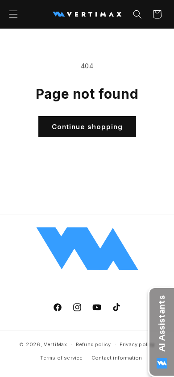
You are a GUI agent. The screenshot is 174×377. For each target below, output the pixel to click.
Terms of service (61, 358)
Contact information (116, 358)
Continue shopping (87, 126)
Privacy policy (137, 344)
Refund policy (93, 344)
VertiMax (55, 344)
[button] (13, 14)
